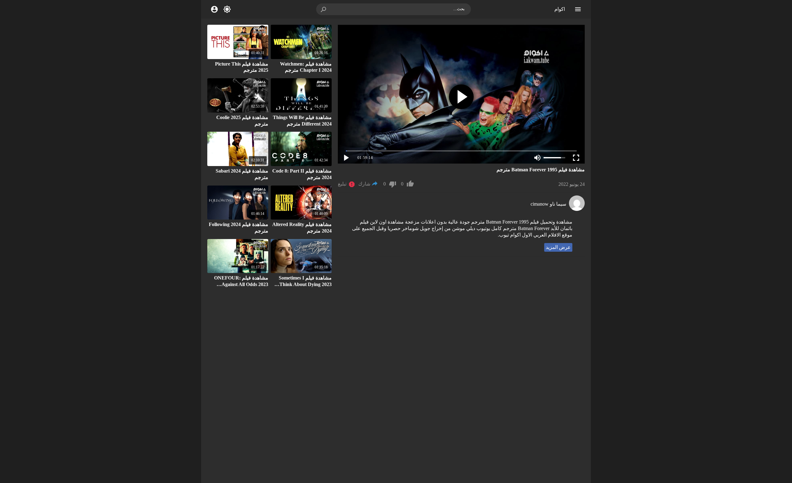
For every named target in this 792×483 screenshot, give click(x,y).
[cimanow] (577, 209)
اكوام (559, 9)
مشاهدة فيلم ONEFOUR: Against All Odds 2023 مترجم (241, 284)
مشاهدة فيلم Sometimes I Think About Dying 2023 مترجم (305, 284)
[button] (324, 9)
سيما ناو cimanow (548, 204)
